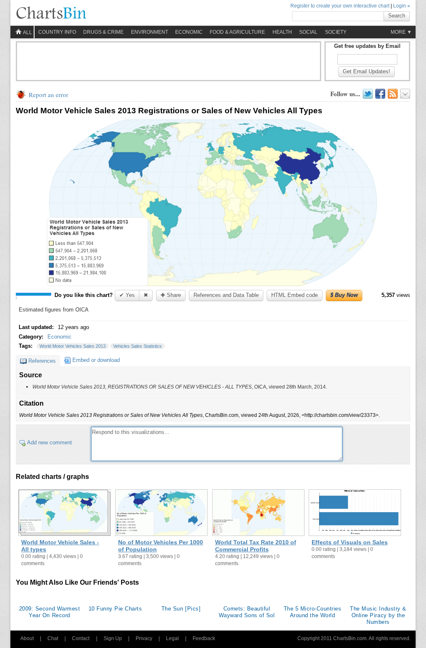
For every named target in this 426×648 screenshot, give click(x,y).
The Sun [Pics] (181, 609)
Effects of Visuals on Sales (350, 542)
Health (282, 32)
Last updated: (37, 327)
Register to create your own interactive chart (339, 6)
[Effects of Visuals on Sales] (355, 513)
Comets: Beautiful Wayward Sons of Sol (247, 612)
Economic (189, 32)
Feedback (204, 638)
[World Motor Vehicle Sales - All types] (64, 513)
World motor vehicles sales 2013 (73, 346)
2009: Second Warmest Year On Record (49, 612)
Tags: (26, 346)
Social (308, 32)
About (27, 638)
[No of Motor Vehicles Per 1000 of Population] (161, 513)
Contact (80, 638)
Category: (32, 337)
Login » (401, 6)
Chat (52, 638)
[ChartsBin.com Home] (51, 13)
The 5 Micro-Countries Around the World (313, 612)
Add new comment (49, 442)
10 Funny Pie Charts (115, 609)
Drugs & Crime (103, 32)
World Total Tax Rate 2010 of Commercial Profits (255, 546)
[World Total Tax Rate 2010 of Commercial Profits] (258, 513)
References (42, 361)
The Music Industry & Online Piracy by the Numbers (378, 615)
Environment (149, 32)
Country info (57, 32)
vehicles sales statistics (137, 346)
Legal (172, 638)
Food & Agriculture (237, 32)
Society (336, 32)
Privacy (144, 638)
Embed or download (96, 360)
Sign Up (113, 638)
